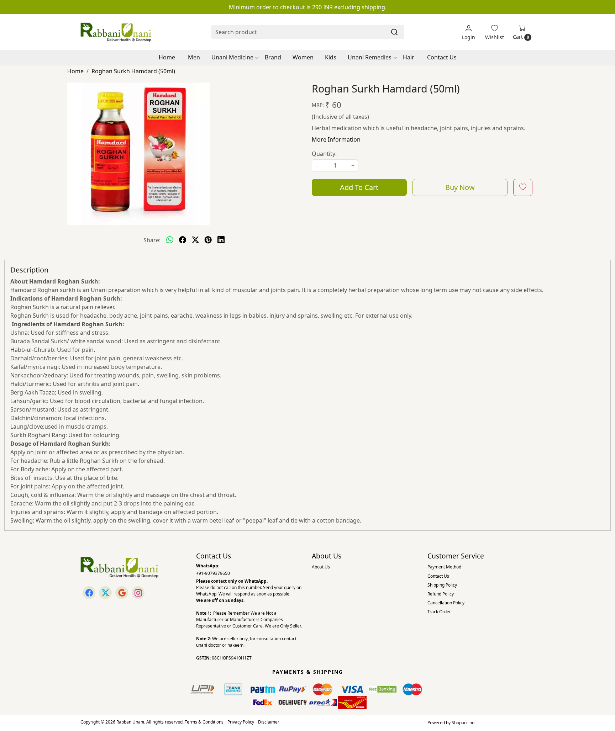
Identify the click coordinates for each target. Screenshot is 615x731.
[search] (394, 32)
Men (194, 57)
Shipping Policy (442, 585)
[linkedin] (221, 240)
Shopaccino (463, 723)
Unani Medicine (232, 57)
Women (303, 57)
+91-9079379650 (213, 573)
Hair (408, 57)
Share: (152, 240)
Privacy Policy (240, 722)
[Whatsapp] (169, 240)
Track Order (439, 612)
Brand (273, 57)
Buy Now (460, 187)
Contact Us (442, 57)
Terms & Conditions (204, 722)
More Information (336, 139)
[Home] (116, 32)
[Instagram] (138, 593)
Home (167, 57)
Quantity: (324, 154)
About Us (321, 567)
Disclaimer (268, 722)
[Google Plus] (121, 593)
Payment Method (444, 567)
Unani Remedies (369, 57)
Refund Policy (440, 594)
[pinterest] (208, 240)
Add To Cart (359, 187)
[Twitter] (105, 593)
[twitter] (195, 240)
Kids (330, 57)
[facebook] (182, 240)
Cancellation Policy (445, 603)
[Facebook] (89, 593)
